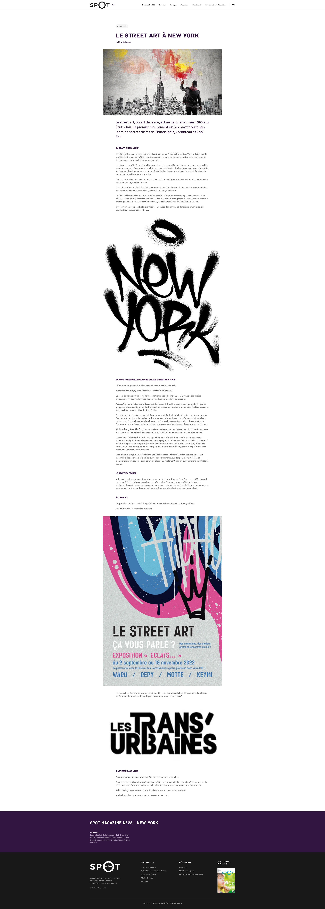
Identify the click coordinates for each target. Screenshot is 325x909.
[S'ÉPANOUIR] (226, 880)
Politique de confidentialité (191, 874)
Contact (182, 867)
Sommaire (123, 26)
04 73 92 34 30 (100, 888)
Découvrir (185, 5)
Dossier (162, 5)
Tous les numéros (148, 867)
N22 (113, 5)
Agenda (144, 881)
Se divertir (197, 5)
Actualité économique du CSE (153, 871)
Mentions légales (186, 871)
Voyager (173, 5)
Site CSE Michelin (148, 874)
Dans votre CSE (148, 5)
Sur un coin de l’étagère (215, 5)
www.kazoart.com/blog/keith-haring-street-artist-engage (157, 790)
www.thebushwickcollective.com (152, 796)
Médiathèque (147, 878)
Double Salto (176, 903)
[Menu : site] (233, 5)
